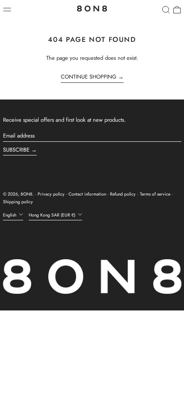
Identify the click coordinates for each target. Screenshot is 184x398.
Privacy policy (51, 194)
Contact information (87, 194)
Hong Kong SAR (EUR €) (53, 215)
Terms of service (155, 194)
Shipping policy (18, 202)
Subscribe (16, 150)
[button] (166, 10)
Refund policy (123, 194)
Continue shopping (88, 77)
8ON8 (27, 194)
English (10, 215)
